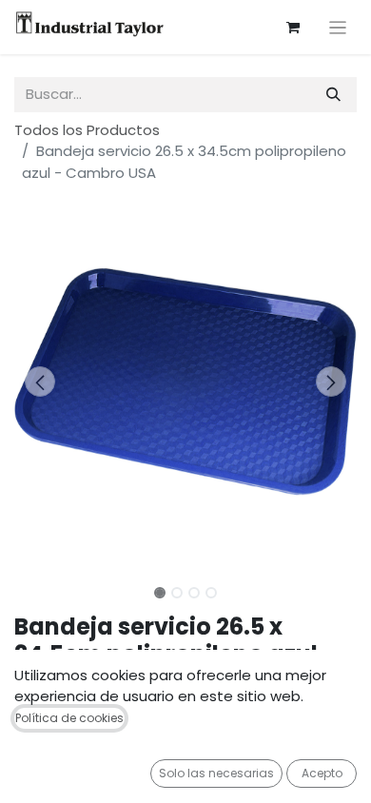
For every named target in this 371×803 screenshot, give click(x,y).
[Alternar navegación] (338, 27)
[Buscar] (333, 94)
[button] (40, 381)
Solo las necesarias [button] (216, 773)
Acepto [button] (322, 773)
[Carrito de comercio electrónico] (293, 28)
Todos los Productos (87, 130)
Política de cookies (69, 718)
